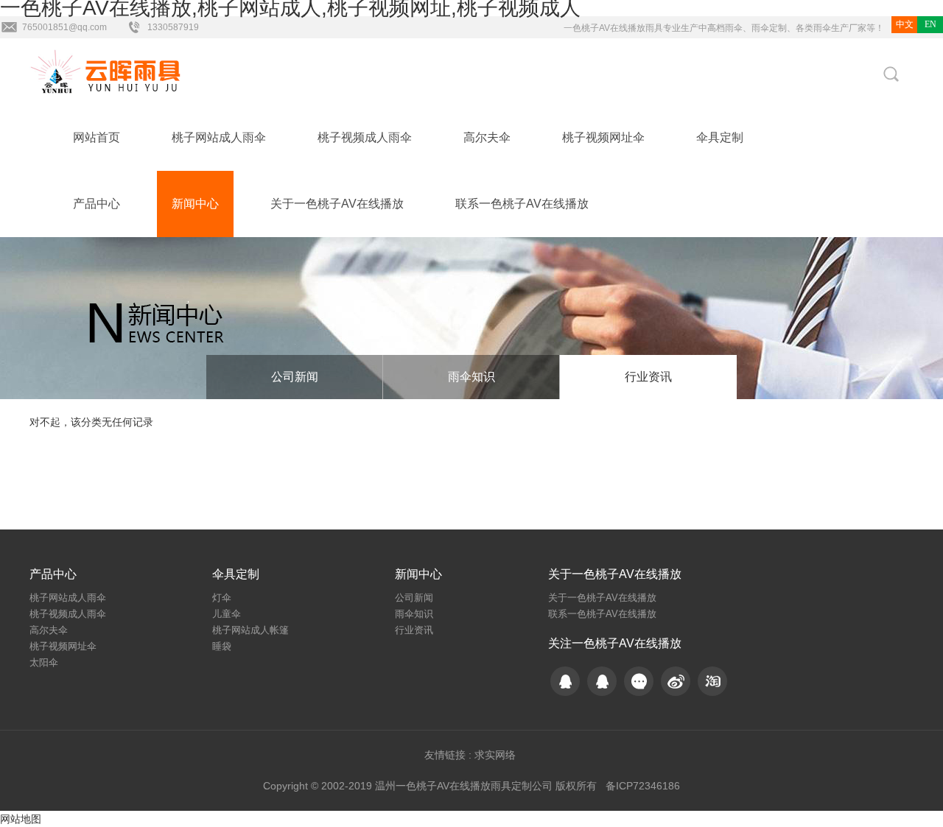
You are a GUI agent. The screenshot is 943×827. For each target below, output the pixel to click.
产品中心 (96, 203)
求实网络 (495, 755)
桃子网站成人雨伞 (219, 137)
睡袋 (221, 646)
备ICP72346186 (643, 786)
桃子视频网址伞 (603, 137)
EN (930, 24)
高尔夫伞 (487, 137)
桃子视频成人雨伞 (365, 137)
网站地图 (20, 819)
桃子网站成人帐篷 (250, 630)
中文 (905, 24)
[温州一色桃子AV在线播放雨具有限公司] (110, 71)
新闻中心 (195, 203)
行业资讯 (648, 376)
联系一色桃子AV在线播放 (522, 203)
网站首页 (96, 137)
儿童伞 (226, 613)
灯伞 (221, 597)
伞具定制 (719, 137)
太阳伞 (43, 662)
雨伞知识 (471, 376)
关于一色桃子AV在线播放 (337, 203)
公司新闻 (294, 376)
